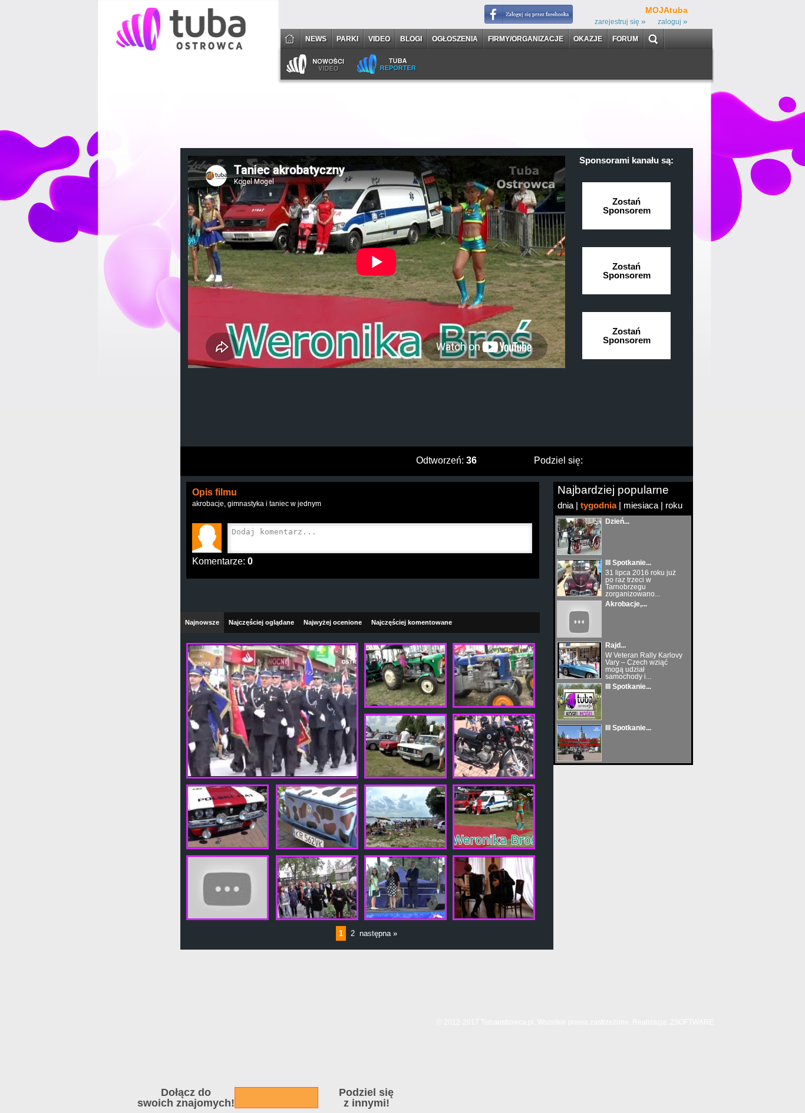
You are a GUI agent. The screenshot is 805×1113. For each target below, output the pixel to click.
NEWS (315, 39)
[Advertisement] (436, 411)
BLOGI (411, 39)
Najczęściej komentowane (411, 622)
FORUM (625, 39)
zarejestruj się (620, 22)
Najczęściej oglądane (261, 622)
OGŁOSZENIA (455, 39)
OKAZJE (587, 39)
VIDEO (379, 39)
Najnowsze (202, 622)
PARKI (347, 39)
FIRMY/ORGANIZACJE (525, 39)
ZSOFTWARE (692, 1022)
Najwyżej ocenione (332, 622)
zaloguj (673, 22)
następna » (378, 933)
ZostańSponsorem (627, 205)
